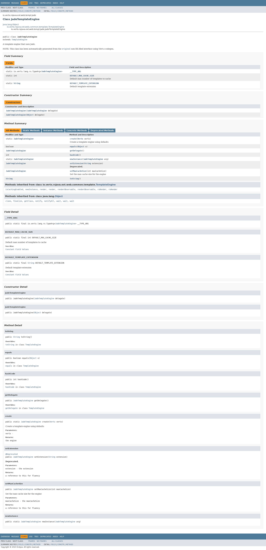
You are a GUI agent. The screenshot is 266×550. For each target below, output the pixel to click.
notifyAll (49, 201)
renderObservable (66, 189)
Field (20, 11)
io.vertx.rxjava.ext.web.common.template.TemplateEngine (35, 27)
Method (36, 11)
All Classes (57, 8)
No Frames (42, 8)
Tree (36, 3)
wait (58, 201)
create (73, 139)
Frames (31, 8)
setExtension (76, 163)
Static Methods (31, 130)
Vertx (80, 139)
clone (8, 201)
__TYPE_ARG (75, 71)
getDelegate (76, 151)
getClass (28, 201)
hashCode (74, 155)
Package (15, 3)
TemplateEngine (19, 39)
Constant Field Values (17, 249)
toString (74, 179)
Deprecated (45, 3)
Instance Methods (53, 130)
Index (55, 3)
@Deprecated (11, 454)
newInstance (76, 159)
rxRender (101, 189)
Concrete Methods (77, 130)
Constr (28, 11)
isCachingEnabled (14, 189)
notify (38, 201)
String (17, 83)
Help (62, 3)
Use (31, 3)
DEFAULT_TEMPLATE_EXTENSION (84, 83)
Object (30, 115)
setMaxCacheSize (78, 171)
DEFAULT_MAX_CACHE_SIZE (82, 76)
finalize (17, 201)
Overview (5, 3)
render (43, 189)
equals (73, 146)
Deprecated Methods (102, 130)
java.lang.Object (11, 24)
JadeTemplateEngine (51, 71)
